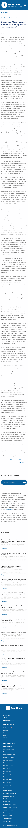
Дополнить (23, 462)
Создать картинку (8, 813)
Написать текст (7, 746)
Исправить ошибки (8, 757)
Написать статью (7, 779)
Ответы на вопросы (8, 788)
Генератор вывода (8, 752)
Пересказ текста (7, 790)
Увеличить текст (7, 818)
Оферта (5, 735)
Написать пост (7, 771)
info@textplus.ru (9, 720)
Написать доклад (8, 766)
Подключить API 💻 (8, 724)
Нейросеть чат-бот (8, 749)
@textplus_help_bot (10, 718)
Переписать (23, 459)
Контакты (5, 730)
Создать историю (8, 810)
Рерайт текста (7, 799)
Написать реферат (8, 774)
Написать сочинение (14, 18)
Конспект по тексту (8, 760)
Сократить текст (7, 815)
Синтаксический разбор (10, 807)
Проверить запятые (8, 796)
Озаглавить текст (7, 785)
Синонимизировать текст (10, 804)
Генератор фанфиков (9, 754)
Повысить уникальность (9, 793)
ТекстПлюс (4, 18)
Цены (5, 733)
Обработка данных (8, 738)
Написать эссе (7, 782)
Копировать (14, 459)
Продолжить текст (9, 743)
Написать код (7, 768)
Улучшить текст (7, 821)
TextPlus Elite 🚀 (7, 728)
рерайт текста (9, 509)
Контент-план (7, 763)
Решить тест (6, 802)
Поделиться (6, 12)
